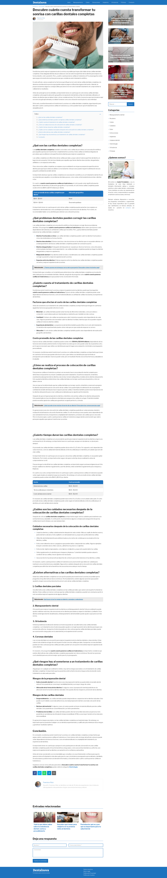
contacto (128, 208)
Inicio (68, 2)
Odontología (114, 144)
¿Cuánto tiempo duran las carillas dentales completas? (54, 127)
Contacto (131, 2)
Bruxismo (113, 118)
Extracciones (96, 2)
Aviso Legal (87, 871)
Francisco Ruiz (41, 18)
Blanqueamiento (78, 2)
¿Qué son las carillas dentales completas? (50, 117)
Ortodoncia (114, 2)
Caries (88, 2)
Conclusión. (41, 137)
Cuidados (113, 126)
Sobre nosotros (88, 869)
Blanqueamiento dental (117, 115)
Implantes (106, 2)
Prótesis (123, 2)
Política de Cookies (89, 875)
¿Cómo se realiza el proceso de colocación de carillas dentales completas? (60, 124)
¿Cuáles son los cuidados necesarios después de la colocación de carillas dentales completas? (66, 129)
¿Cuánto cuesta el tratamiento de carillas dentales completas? (56, 122)
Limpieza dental (115, 140)
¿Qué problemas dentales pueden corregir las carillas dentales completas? (60, 119)
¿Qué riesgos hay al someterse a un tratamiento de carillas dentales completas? (61, 134)
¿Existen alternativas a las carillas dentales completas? (54, 132)
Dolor (111, 129)
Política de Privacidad (90, 873)
